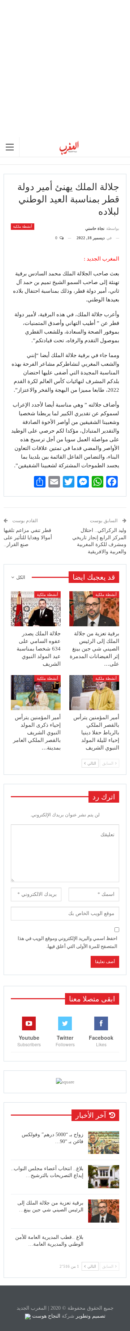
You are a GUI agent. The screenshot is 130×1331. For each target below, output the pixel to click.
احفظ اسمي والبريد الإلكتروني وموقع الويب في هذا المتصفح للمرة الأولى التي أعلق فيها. (67, 942)
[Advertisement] (65, 69)
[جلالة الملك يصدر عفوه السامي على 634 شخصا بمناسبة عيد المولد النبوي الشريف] (36, 608)
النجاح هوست (45, 1316)
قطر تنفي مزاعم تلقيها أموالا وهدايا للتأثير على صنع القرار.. (28, 537)
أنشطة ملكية (22, 226)
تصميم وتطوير (90, 1316)
